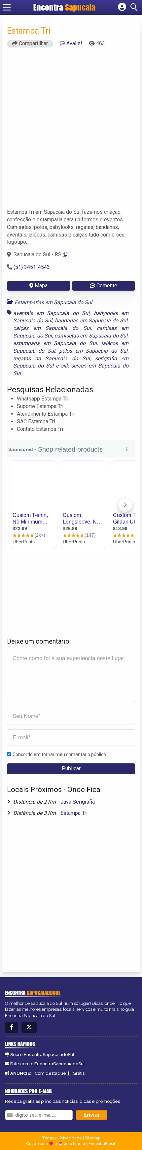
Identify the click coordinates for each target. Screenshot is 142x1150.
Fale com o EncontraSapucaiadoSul (47, 1063)
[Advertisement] (71, 131)
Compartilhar (33, 43)
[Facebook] (11, 1027)
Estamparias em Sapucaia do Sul (53, 302)
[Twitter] (29, 1027)
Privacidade (70, 1138)
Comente (106, 285)
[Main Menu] (6, 7)
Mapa (41, 285)
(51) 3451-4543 (32, 267)
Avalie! (74, 43)
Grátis (79, 1073)
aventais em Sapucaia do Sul (51, 313)
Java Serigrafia (77, 802)
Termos (49, 1138)
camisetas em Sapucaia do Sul (90, 336)
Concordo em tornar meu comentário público (59, 754)
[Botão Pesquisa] (135, 7)
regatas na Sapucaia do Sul (51, 358)
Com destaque (50, 1073)
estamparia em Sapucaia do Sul (55, 343)
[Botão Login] (122, 7)
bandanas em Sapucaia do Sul (91, 320)
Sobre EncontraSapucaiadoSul (42, 1054)
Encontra (49, 7)
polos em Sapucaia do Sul (93, 351)
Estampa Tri (74, 813)
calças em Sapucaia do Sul (52, 328)
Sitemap (92, 1138)
